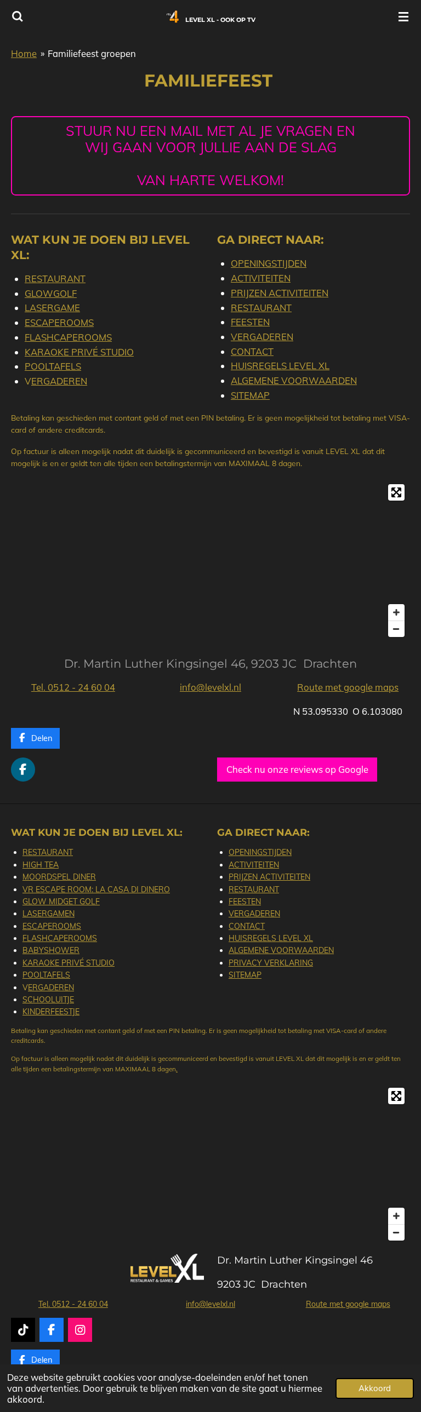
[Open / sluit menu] (403, 16)
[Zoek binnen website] (17, 16)
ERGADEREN (59, 381)
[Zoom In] (396, 612)
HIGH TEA (40, 865)
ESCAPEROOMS (59, 322)
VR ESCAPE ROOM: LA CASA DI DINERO (96, 889)
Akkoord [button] (375, 1388)
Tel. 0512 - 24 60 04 (73, 687)
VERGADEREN (262, 336)
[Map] (210, 560)
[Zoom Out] (396, 629)
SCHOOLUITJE (48, 1000)
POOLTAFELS (53, 366)
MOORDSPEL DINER (59, 877)
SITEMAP (250, 395)
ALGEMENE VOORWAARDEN (294, 380)
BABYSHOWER (50, 950)
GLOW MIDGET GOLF (61, 901)
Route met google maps (348, 687)
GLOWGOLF (51, 293)
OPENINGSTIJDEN (268, 263)
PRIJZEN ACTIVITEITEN (279, 293)
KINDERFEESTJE (50, 1012)
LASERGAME (52, 307)
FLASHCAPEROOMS (68, 337)
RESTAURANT (55, 278)
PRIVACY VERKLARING (271, 963)
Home (24, 53)
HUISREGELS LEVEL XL (280, 365)
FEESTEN (250, 322)
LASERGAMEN (48, 914)
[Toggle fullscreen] (396, 492)
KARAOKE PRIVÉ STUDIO (79, 352)
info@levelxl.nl (210, 687)
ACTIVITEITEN (261, 278)
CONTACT (252, 351)
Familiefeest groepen (92, 53)
